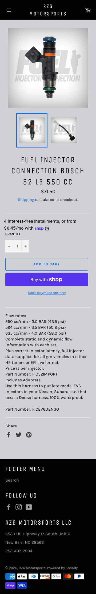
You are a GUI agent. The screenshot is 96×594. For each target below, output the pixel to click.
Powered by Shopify (62, 568)
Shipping (26, 199)
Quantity (12, 234)
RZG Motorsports (48, 10)
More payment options (47, 292)
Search (12, 480)
